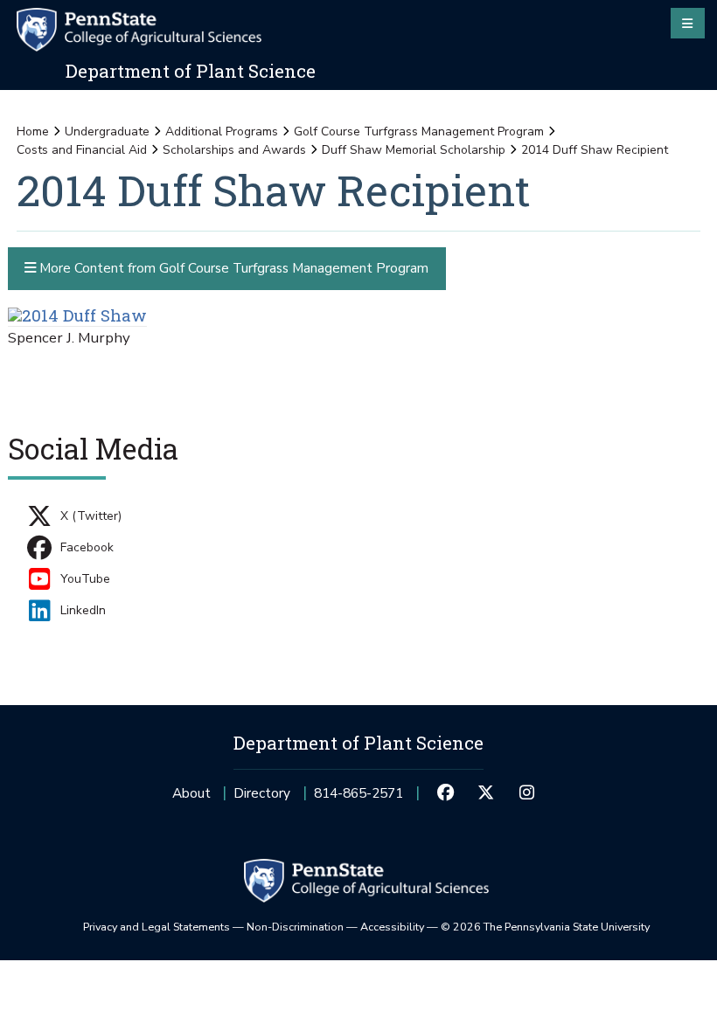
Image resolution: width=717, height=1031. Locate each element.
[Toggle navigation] (688, 23)
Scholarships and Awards (234, 150)
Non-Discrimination (295, 926)
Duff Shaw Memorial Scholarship (413, 150)
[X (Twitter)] (486, 793)
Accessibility (392, 926)
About (191, 793)
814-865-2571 (358, 798)
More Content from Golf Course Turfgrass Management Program (232, 268)
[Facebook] (445, 793)
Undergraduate (107, 131)
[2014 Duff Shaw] (77, 315)
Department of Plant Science (191, 71)
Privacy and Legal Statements (156, 926)
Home (33, 131)
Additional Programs (221, 131)
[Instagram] (526, 793)
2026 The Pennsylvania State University (545, 926)
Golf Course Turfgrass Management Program (419, 131)
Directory (261, 793)
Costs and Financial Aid (82, 150)
